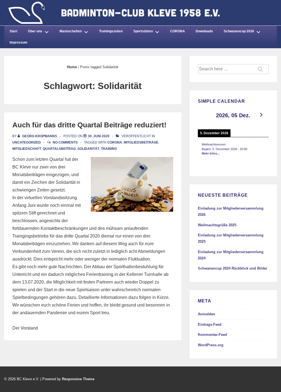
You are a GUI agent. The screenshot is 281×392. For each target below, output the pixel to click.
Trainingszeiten (111, 31)
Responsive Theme (78, 379)
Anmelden (206, 314)
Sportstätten (143, 31)
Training (109, 149)
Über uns (35, 31)
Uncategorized (26, 142)
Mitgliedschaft (26, 149)
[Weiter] (261, 115)
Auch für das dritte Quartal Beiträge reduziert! (89, 125)
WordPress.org (210, 345)
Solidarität (88, 149)
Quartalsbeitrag (59, 149)
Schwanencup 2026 (239, 31)
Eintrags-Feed (209, 324)
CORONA (177, 31)
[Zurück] (205, 115)
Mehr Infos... (211, 153)
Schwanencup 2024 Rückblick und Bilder (232, 268)
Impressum (18, 42)
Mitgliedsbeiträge (141, 142)
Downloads (204, 31)
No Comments (65, 142)
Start (13, 31)
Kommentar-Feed (212, 335)
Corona (114, 142)
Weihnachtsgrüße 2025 (217, 225)
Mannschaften (71, 31)
